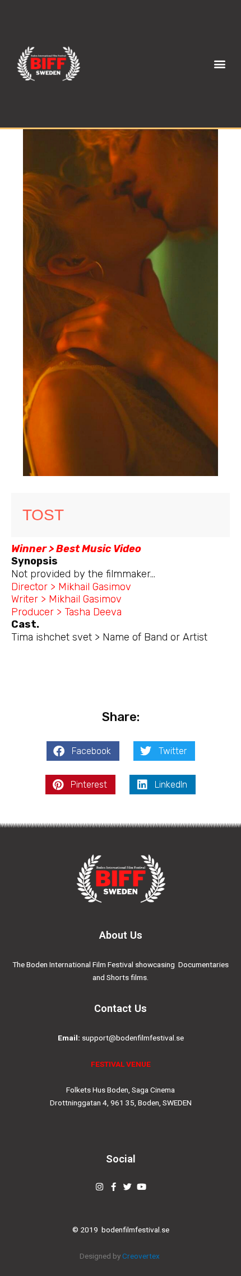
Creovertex (141, 1255)
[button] (220, 64)
